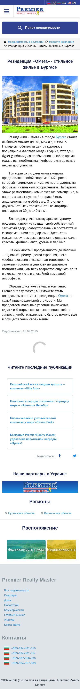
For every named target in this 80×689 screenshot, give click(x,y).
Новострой (11, 605)
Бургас (61, 137)
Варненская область (57, 513)
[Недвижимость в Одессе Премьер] (40, 487)
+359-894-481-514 (23, 653)
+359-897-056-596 (23, 658)
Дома (7, 600)
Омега (63, 296)
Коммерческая (14, 610)
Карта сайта (12, 624)
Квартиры (10, 595)
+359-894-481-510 (23, 648)
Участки (9, 619)
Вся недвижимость (16, 590)
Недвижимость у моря (26, 549)
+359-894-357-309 (23, 663)
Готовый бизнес (14, 614)
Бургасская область (21, 513)
